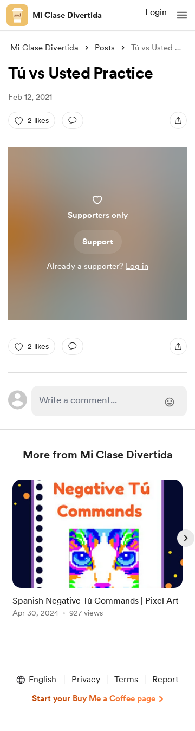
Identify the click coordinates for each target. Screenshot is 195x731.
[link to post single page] (97, 550)
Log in (137, 266)
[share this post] (178, 120)
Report (165, 679)
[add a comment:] (72, 120)
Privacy (86, 679)
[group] (97, 555)
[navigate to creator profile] (17, 15)
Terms (126, 679)
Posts (105, 48)
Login (156, 12)
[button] (182, 15)
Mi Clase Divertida (67, 15)
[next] (185, 538)
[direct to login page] (109, 401)
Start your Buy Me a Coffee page (93, 698)
